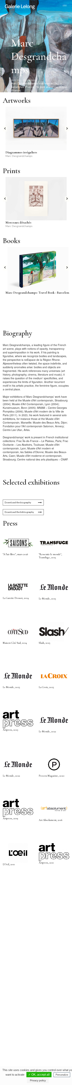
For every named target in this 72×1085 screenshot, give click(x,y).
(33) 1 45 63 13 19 (18, 1006)
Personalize (62, 1074)
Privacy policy (38, 1080)
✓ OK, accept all (39, 1074)
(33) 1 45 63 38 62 (51, 1006)
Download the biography (18, 502)
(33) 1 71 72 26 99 (18, 1046)
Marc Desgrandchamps (19, 156)
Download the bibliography (19, 512)
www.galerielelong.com (49, 1049)
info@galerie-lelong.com (16, 1009)
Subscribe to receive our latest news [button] (33, 941)
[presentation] (5, 128)
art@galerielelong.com (48, 1046)
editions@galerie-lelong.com (51, 1009)
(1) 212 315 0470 (50, 1043)
